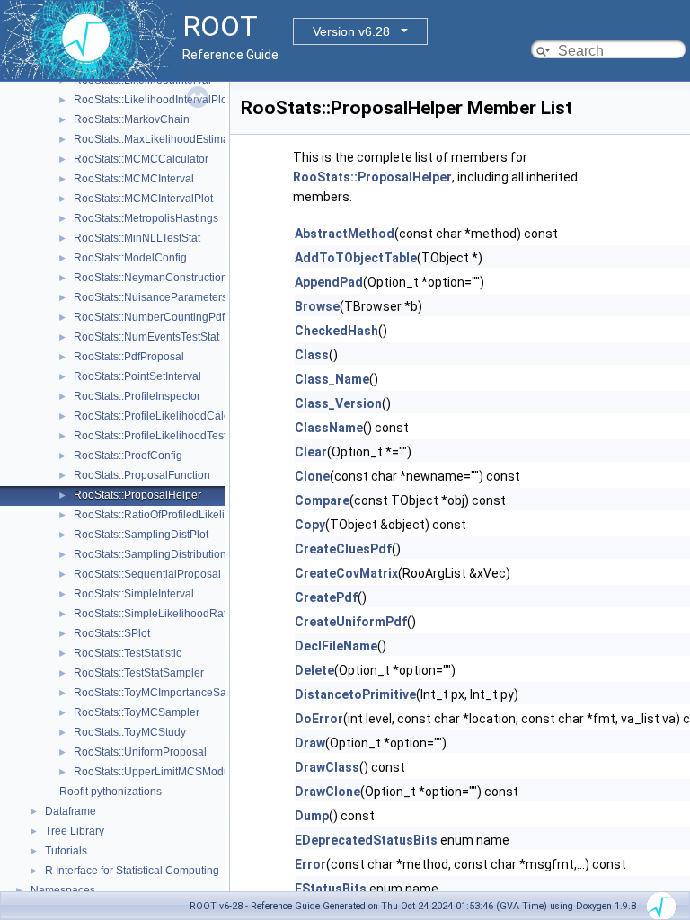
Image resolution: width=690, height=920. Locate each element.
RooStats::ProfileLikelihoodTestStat (159, 435)
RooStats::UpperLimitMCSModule (156, 771)
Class (312, 355)
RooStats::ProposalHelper (137, 495)
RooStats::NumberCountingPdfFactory (167, 317)
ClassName (329, 427)
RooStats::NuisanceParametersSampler (171, 297)
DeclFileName (336, 646)
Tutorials (66, 851)
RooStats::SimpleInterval (134, 594)
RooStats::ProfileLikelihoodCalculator (165, 416)
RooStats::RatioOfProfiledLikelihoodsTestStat (184, 515)
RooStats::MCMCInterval (134, 178)
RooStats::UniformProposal (140, 752)
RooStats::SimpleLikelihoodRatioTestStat (174, 613)
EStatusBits (331, 888)
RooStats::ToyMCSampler (136, 712)
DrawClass (327, 767)
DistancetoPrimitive (355, 694)
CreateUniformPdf (351, 622)
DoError (319, 719)
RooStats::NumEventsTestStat (146, 337)
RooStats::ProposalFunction (142, 475)
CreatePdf (326, 597)
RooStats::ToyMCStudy (130, 732)
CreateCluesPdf (343, 549)
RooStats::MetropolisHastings (146, 218)
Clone (312, 476)
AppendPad (329, 282)
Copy (310, 525)
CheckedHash (336, 330)
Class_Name (332, 379)
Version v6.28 (351, 31)
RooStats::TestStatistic (127, 653)
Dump (312, 816)
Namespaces (63, 890)
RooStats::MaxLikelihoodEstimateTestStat (175, 139)
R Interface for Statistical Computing (132, 870)
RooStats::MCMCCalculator (141, 159)
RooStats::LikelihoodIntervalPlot (152, 99)
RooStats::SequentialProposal (147, 574)
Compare (322, 500)
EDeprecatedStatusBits (366, 840)
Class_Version (338, 403)
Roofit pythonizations (110, 791)
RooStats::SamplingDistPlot (141, 534)
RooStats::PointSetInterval (137, 376)
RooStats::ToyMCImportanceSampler (164, 692)
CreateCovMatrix (346, 573)
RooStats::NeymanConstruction (150, 277)
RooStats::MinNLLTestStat (137, 238)
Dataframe (70, 811)
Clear (311, 452)
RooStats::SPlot (112, 633)
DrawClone (327, 791)
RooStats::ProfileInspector (137, 396)
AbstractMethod (344, 233)
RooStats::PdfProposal (129, 356)
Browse (317, 306)
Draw (310, 743)
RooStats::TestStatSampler (139, 673)
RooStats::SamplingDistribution (150, 554)
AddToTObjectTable (356, 258)
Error (310, 864)
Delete (314, 670)
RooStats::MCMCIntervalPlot (143, 198)
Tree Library (74, 831)
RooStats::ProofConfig (128, 455)
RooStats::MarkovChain (132, 119)
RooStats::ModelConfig (130, 258)
